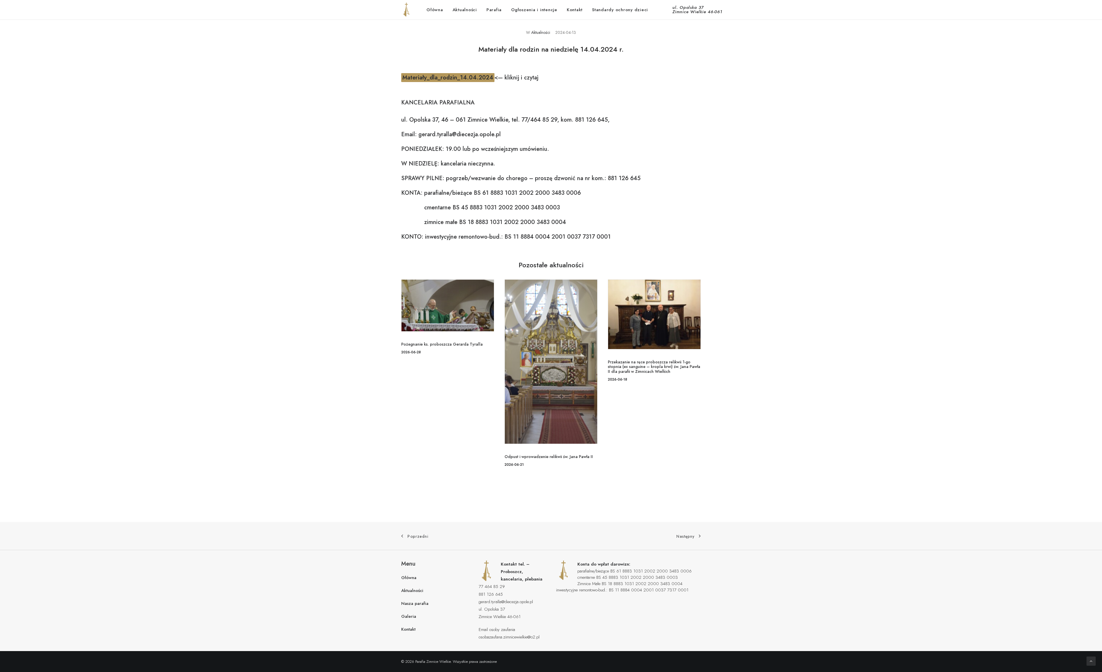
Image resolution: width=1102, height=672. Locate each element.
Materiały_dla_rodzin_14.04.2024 (447, 77)
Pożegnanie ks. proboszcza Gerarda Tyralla (442, 344)
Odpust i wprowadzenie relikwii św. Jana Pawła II (549, 456)
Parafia (494, 10)
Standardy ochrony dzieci (620, 10)
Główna (434, 10)
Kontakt (575, 10)
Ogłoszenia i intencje (534, 10)
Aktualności (465, 10)
